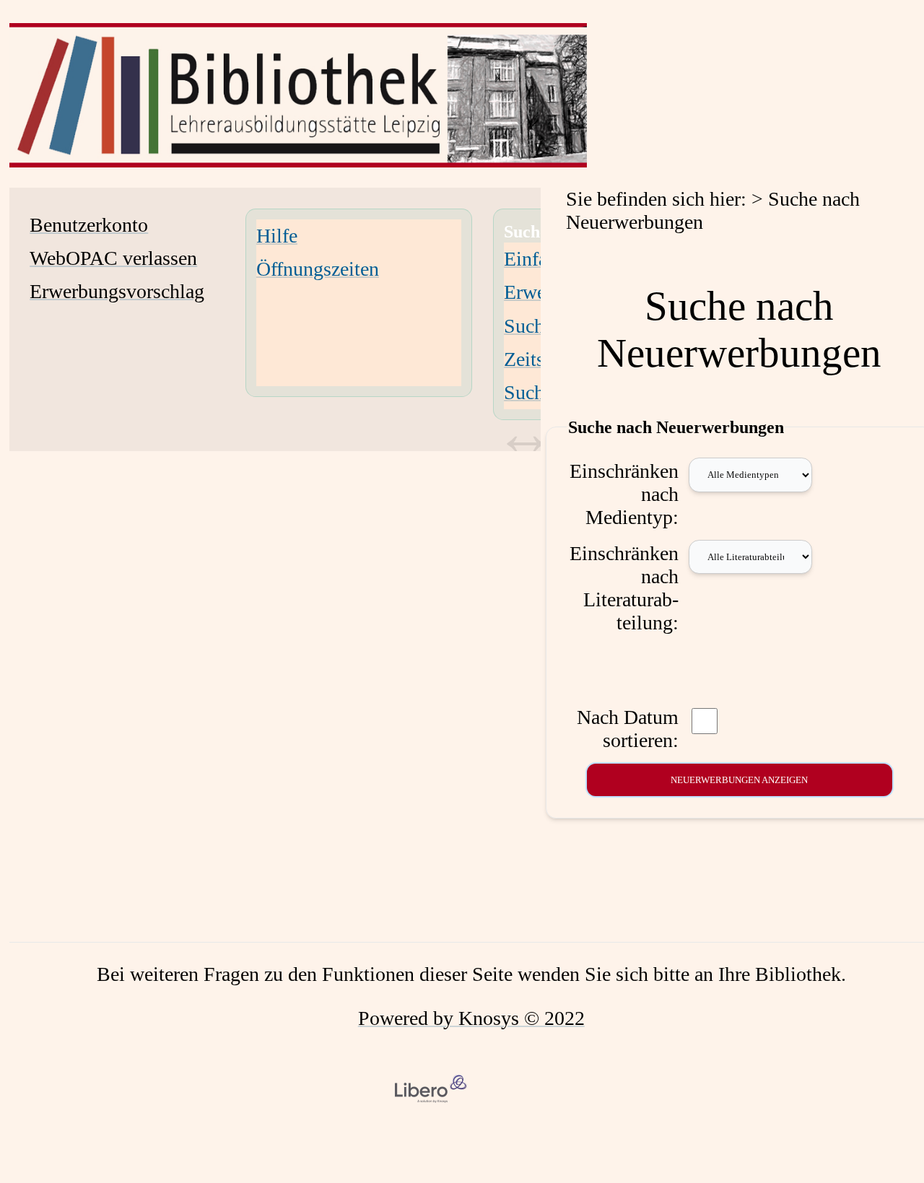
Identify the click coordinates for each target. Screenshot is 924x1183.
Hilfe (276, 235)
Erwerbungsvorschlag (117, 291)
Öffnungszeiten (317, 269)
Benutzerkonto (89, 225)
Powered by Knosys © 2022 (471, 1018)
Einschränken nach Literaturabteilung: (624, 588)
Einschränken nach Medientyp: (624, 494)
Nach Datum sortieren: (628, 728)
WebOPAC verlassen (113, 258)
